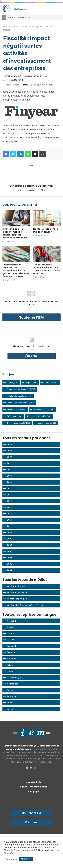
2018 (9, 482)
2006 (9, 557)
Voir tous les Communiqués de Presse (25, 605)
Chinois (10, 633)
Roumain (11, 702)
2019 (9, 476)
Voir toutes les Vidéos (17, 586)
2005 (9, 564)
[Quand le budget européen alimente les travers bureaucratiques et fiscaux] (47, 254)
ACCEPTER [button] (26, 859)
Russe (10, 709)
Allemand (11, 621)
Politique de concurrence (20, 403)
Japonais (11, 671)
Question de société (40, 416)
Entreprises (51, 382)
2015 (9, 501)
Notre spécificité (33, 782)
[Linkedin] (31, 767)
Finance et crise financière (21, 389)
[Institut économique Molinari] (14, 8)
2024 (9, 444)
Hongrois (11, 658)
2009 (9, 538)
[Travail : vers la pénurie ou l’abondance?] (47, 218)
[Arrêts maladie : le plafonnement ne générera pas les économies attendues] (16, 218)
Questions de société (18, 423)
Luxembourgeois (15, 677)
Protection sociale (44, 409)
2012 (9, 520)
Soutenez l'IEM (31, 813)
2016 (9, 494)
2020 (9, 469)
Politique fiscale (16, 409)
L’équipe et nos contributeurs (33, 786)
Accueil (9, 26)
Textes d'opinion (35, 26)
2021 (9, 463)
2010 (9, 532)
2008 (9, 545)
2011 (9, 526)
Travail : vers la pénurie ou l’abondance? (45, 230)
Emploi (31, 382)
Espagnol (11, 646)
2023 (9, 450)
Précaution (14, 416)
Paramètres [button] (11, 859)
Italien (10, 665)
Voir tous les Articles (17, 598)
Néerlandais (12, 683)
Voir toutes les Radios (17, 592)
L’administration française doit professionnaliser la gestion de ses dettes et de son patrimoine (16, 270)
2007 (9, 551)
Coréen (10, 639)
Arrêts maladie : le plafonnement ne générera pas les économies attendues (14, 233)
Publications (20, 26)
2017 (9, 488)
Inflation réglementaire (19, 396)
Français (11, 652)
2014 (9, 507)
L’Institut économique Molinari (31, 186)
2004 (9, 570)
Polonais (11, 690)
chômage (12, 382)
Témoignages (33, 791)
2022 (9, 457)
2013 (9, 513)
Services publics (47, 423)
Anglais (10, 627)
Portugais (11, 696)
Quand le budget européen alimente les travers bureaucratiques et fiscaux (47, 269)
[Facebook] (28, 767)
